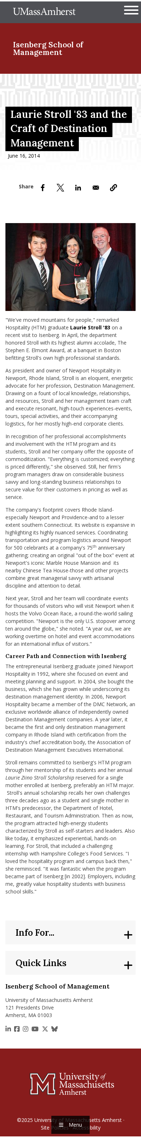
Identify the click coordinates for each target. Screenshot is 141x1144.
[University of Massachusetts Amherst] (70, 1084)
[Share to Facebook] (43, 188)
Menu (75, 1124)
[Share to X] (60, 188)
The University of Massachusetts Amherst (44, 12)
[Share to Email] (96, 188)
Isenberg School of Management (48, 48)
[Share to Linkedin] (78, 188)
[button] (113, 188)
